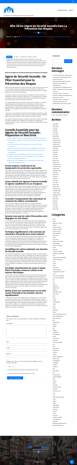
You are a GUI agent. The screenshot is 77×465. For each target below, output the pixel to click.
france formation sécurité (59, 314)
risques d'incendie (34, 65)
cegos (54, 247)
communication (57, 269)
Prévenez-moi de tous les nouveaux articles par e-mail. (21, 373)
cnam (54, 261)
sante (54, 383)
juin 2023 (55, 201)
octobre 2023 (56, 192)
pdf (54, 368)
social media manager (58, 397)
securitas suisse (57, 387)
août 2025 (55, 148)
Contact (71, 10)
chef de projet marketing (59, 257)
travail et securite (57, 417)
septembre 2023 (57, 194)
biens (33, 59)
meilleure (55, 366)
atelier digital (56, 243)
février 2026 (56, 136)
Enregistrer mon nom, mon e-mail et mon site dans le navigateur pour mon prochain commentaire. (24, 362)
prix (54, 372)
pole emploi (56, 370)
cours (54, 273)
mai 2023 (55, 203)
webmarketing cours (58, 425)
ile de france (56, 338)
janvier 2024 (56, 186)
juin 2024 (55, 176)
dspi (54, 296)
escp (54, 306)
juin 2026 (55, 128)
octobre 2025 (56, 144)
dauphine (55, 286)
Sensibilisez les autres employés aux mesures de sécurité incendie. (25, 154)
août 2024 (55, 172)
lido (54, 346)
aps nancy (55, 239)
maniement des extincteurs (17, 64)
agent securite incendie (26, 59)
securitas (34, 56)
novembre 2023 (57, 190)
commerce (55, 267)
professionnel (56, 375)
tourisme (55, 415)
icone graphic (56, 334)
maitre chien (56, 358)
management (56, 360)
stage (54, 403)
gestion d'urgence (42, 62)
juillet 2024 (55, 174)
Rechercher (56, 56)
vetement (55, 421)
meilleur (55, 364)
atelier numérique (57, 245)
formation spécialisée (32, 62)
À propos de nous (62, 10)
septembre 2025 (57, 146)
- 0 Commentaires (23, 56)
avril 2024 (55, 180)
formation (55, 310)
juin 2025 (55, 152)
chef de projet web (57, 259)
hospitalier (55, 332)
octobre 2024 (56, 168)
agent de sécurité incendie (14, 59)
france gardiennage (58, 316)
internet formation (58, 342)
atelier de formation (58, 241)
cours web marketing (58, 275)
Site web (8, 353)
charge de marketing (58, 253)
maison (55, 354)
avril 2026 (55, 132)
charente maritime (57, 251)
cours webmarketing (58, 277)
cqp (54, 281)
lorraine (55, 352)
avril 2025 (55, 156)
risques (55, 381)
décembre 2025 (56, 140)
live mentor (56, 348)
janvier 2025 (56, 162)
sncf (54, 395)
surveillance (56, 407)
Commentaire (9, 323)
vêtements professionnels (59, 423)
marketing (55, 362)
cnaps (54, 263)
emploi (54, 300)
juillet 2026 (55, 126)
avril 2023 (55, 205)
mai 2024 (55, 178)
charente (55, 249)
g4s (54, 320)
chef (54, 255)
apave (54, 237)
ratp (54, 379)
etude (54, 308)
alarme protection (57, 229)
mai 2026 (55, 130)
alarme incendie (57, 227)
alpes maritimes (57, 233)
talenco (55, 411)
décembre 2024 (57, 164)
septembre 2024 (57, 170)
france (54, 312)
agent (16, 37)
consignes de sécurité (19, 60)
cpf (53, 279)
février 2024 (56, 184)
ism (54, 344)
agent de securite (57, 223)
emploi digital (56, 302)
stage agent (56, 405)
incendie (8, 64)
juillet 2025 (55, 150)
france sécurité (57, 318)
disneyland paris (57, 292)
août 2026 (55, 124)
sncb (54, 393)
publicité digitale (57, 377)
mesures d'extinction (28, 64)
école (54, 298)
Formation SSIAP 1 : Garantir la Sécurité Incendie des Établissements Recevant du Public (62, 95)
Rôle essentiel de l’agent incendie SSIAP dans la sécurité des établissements (61, 83)
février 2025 (56, 160)
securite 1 (55, 389)
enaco (54, 304)
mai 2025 (55, 154)
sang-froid (41, 65)
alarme (55, 225)
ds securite (55, 294)
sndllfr (16, 56)
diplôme (55, 290)
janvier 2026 (56, 138)
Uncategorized (56, 419)
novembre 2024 (57, 166)
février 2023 (56, 209)
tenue (54, 413)
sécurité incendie (10, 67)
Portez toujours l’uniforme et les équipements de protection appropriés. (27, 138)
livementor (55, 350)
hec (54, 328)
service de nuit (56, 391)
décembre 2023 (56, 188)
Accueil (8, 37)
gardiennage (56, 322)
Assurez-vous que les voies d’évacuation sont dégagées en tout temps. (26, 148)
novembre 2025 (57, 142)
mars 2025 (55, 158)
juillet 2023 (55, 199)
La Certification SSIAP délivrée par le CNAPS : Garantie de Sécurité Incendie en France (62, 89)
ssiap (54, 399)
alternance (56, 235)
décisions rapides (28, 60)
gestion (55, 324)
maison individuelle (58, 356)
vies (16, 67)
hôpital (55, 330)
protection (14, 65)
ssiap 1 (54, 401)
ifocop (54, 336)
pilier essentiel (37, 64)
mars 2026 (55, 134)
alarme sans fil (57, 231)
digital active (56, 288)
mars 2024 (55, 182)
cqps (54, 284)
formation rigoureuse (22, 62)
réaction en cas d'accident (24, 65)
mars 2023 (55, 207)
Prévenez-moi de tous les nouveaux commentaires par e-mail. (23, 369)
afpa (54, 219)
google (54, 326)
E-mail (8, 347)
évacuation (14, 62)
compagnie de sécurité (59, 271)
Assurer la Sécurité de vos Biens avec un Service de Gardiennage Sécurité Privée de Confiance (62, 77)
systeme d (55, 409)
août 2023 (55, 196)
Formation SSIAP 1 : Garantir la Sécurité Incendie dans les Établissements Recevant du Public (62, 101)
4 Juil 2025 (9, 56)
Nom (7, 341)
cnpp (54, 265)
